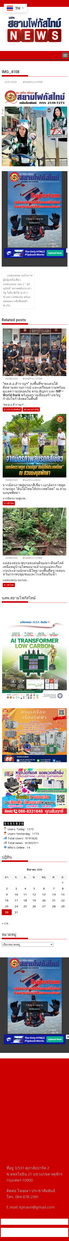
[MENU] (65, 55)
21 (54, 900)
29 (63, 906)
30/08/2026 (11, 378)
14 (54, 894)
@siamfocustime (31, 480)
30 (6, 912)
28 (54, 906)
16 (6, 900)
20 (44, 900)
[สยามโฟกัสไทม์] (5, 55)
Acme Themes (43, 1235)
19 (34, 900)
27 (44, 906)
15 (63, 894)
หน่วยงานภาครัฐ (31, 409)
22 (63, 900)
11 (25, 894)
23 (6, 906)
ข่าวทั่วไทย (9, 503)
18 (25, 900)
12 (34, 894)
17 (16, 900)
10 (16, 894)
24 (16, 906)
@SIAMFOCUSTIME (33, 82)
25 (25, 906)
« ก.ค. (5, 923)
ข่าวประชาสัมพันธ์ (12, 409)
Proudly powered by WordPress (27, 1230)
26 (34, 906)
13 (44, 894)
